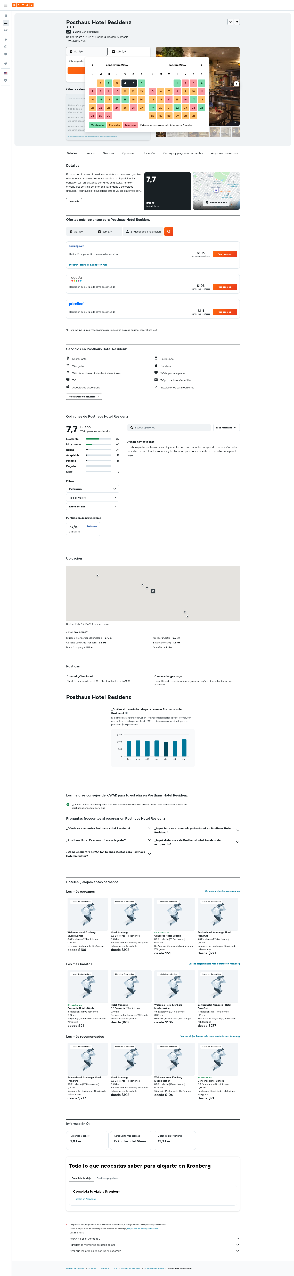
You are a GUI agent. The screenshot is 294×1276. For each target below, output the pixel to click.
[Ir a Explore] (5, 39)
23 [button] (108, 107)
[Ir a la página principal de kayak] (23, 5)
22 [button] (100, 107)
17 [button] (117, 99)
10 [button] (117, 91)
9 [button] (109, 91)
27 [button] (141, 107)
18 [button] (125, 99)
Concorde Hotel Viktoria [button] (167, 935)
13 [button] (141, 91)
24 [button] (116, 107)
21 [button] (92, 107)
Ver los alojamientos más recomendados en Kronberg (210, 1036)
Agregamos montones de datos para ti (92, 1244)
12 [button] (133, 91)
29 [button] (100, 115)
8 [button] (100, 91)
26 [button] (133, 107)
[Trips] (5, 63)
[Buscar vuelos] (5, 15)
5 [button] (133, 83)
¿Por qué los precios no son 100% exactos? (95, 1251)
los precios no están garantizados (142, 1228)
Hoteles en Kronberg (85, 1198)
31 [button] (193, 115)
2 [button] (109, 83)
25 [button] (125, 107)
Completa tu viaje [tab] (81, 1178)
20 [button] (141, 99)
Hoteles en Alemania (130, 1268)
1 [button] (100, 83)
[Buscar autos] (5, 30)
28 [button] (92, 115)
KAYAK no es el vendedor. (85, 1238)
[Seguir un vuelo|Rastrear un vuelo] (5, 46)
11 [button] (125, 91)
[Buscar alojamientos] (5, 22)
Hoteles (92, 1268)
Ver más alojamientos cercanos (222, 891)
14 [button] (92, 99)
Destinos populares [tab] (107, 1178)
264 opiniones (90, 31)
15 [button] (100, 99)
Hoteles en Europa (108, 1268)
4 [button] (125, 83)
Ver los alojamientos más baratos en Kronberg (214, 963)
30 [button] (108, 115)
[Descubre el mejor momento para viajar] (5, 54)
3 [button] (117, 83)
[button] (6, 5)
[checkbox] (83, 529)
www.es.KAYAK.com (75, 1268)
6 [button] (141, 83)
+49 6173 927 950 (76, 41)
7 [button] (92, 91)
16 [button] (109, 99)
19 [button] (133, 99)
